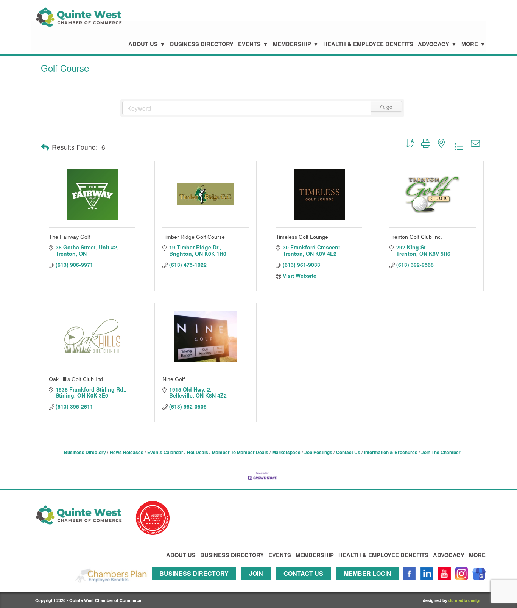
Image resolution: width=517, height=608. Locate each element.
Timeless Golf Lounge (302, 237)
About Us (143, 44)
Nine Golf (173, 379)
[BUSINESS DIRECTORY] (196, 583)
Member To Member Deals (240, 452)
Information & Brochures (390, 452)
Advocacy (433, 44)
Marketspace (286, 452)
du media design (465, 600)
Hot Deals (197, 452)
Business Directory (202, 44)
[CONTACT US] (305, 583)
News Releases (126, 452)
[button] (45, 147)
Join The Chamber (441, 452)
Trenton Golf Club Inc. (415, 237)
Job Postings (318, 452)
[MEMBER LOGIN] (369, 583)
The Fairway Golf (69, 237)
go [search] (389, 106)
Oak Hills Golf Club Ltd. (76, 379)
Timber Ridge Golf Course (193, 237)
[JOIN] (257, 583)
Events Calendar (165, 452)
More (469, 44)
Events (249, 44)
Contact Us (348, 452)
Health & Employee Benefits (368, 44)
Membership (292, 44)
